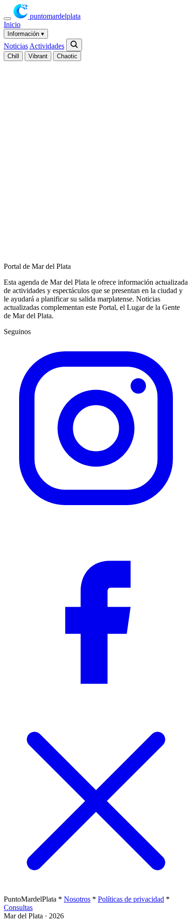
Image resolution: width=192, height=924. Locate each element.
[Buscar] (74, 45)
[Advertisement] (96, 157)
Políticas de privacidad (131, 899)
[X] (96, 891)
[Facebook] (96, 704)
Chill (13, 56)
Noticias (16, 46)
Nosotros (77, 899)
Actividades (46, 46)
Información (25, 33)
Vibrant (38, 56)
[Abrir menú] (7, 18)
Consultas (18, 907)
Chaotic (67, 56)
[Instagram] (96, 518)
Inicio (12, 24)
